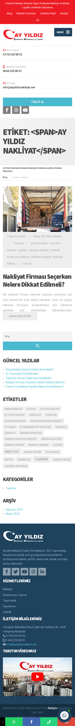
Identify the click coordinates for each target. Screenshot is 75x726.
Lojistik (57, 445)
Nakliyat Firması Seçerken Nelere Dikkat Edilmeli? (37, 280)
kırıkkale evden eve (31, 433)
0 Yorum (27, 263)
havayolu (61, 427)
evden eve (51, 415)
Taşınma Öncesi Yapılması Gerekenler (29, 378)
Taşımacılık (9, 600)
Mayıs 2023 (13, 513)
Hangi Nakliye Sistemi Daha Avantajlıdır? (30, 369)
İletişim (52, 708)
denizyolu (35, 415)
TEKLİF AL (37, 102)
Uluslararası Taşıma (15, 595)
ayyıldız (22, 250)
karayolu (10, 433)
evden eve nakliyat (15, 421)
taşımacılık (23, 459)
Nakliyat (7, 589)
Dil (37, 20)
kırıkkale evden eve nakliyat (21, 439)
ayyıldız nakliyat (38, 250)
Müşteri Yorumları (26, 13)
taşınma (41, 459)
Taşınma (18, 243)
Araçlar (64, 13)
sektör (9, 459)
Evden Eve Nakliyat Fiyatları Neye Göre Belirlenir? (35, 386)
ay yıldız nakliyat (15, 415)
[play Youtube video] (37, 676)
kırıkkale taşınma (38, 445)
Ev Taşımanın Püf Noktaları (22, 373)
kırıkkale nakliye (14, 445)
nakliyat (12, 452)
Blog (9, 13)
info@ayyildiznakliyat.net (21, 644)
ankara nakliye (39, 243)
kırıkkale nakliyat (41, 256)
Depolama (9, 606)
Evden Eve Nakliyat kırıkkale (46, 421)
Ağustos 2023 (14, 509)
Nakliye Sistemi (32, 452)
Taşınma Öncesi (61, 459)
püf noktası (52, 452)
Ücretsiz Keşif (48, 13)
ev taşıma (10, 427)
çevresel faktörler (16, 466)
